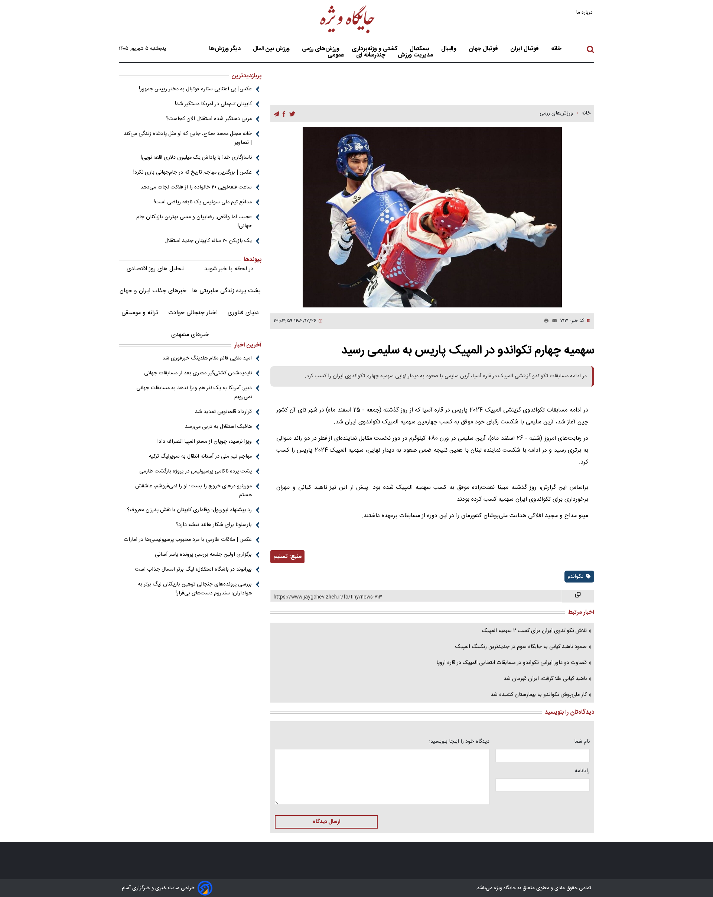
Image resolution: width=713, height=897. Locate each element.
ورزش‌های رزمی (321, 49)
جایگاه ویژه (504, 888)
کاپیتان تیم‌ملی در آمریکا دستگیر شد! (213, 104)
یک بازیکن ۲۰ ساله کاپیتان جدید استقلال (208, 240)
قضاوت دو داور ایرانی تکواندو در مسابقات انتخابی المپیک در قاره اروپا (511, 662)
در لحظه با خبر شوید (229, 269)
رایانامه (582, 771)
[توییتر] (292, 114)
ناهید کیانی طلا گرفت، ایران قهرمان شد (545, 678)
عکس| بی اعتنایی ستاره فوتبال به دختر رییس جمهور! (195, 89)
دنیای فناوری (243, 313)
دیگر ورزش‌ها (225, 49)
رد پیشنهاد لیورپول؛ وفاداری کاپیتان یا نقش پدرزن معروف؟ (189, 510)
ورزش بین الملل (272, 49)
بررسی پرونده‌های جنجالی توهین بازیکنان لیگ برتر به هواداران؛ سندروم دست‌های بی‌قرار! (195, 589)
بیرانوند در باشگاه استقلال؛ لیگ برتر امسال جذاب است (193, 569)
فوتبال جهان (484, 49)
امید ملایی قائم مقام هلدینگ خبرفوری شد (207, 358)
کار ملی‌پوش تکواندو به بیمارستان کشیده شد (539, 694)
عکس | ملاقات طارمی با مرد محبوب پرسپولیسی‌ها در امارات (188, 539)
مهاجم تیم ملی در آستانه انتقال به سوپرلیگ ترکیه (200, 456)
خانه (556, 49)
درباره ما (585, 12)
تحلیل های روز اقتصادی (155, 269)
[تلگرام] (276, 114)
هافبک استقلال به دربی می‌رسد (218, 426)
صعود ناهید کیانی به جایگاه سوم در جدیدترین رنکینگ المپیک (521, 646)
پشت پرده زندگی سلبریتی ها (226, 291)
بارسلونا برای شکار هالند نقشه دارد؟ (214, 524)
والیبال (449, 49)
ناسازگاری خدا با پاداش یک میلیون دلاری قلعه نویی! (196, 157)
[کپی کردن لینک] (578, 596)
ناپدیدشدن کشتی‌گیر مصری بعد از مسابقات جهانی (198, 373)
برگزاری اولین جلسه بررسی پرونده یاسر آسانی (203, 554)
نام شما (582, 741)
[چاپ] (545, 321)
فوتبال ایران (525, 49)
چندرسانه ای (371, 55)
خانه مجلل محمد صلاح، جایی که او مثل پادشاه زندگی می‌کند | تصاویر (188, 138)
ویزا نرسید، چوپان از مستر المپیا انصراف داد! (204, 441)
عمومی (336, 55)
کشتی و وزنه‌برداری (375, 49)
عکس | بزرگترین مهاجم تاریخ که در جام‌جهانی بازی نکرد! (192, 172)
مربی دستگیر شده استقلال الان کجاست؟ (209, 118)
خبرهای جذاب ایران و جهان (153, 291)
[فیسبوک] (284, 114)
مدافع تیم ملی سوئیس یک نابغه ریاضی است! (203, 202)
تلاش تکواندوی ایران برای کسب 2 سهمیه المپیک (534, 630)
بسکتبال (420, 49)
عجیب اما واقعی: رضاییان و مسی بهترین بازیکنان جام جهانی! (194, 221)
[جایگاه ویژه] (347, 33)
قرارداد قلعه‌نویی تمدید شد (223, 411)
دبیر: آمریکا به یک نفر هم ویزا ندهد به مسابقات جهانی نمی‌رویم (194, 392)
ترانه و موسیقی (139, 313)
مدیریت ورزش (416, 55)
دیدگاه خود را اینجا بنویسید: (459, 741)
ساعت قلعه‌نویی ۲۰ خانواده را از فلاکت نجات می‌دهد (196, 187)
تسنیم (280, 557)
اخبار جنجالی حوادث (193, 313)
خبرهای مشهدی (190, 335)
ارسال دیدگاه (326, 821)
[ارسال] (553, 321)
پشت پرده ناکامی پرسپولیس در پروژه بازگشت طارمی (195, 471)
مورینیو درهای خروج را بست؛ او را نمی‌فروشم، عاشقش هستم (193, 491)
